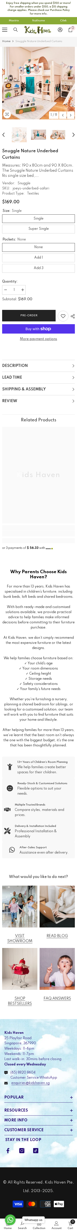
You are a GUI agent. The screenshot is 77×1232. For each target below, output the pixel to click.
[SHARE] (71, 316)
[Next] (70, 115)
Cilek (63, 20)
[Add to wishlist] (63, 316)
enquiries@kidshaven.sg (30, 1083)
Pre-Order (28, 315)
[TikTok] (35, 1150)
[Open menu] (4, 29)
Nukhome (38, 20)
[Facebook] (8, 1150)
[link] (38, 533)
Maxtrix (14, 20)
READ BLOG (57, 936)
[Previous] (63, 115)
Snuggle (24, 183)
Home (6, 41)
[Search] (15, 29)
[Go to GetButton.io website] (10, 1228)
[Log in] (60, 29)
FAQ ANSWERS (57, 999)
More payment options (38, 339)
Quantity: (10, 281)
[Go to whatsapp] (10, 1219)
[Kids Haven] (19, 906)
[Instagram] (21, 1150)
